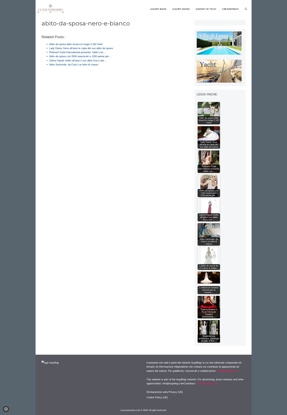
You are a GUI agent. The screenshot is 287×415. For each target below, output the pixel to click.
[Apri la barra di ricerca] (246, 9)
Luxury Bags (158, 9)
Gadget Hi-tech (206, 9)
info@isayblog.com (227, 371)
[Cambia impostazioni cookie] (6, 409)
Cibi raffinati (230, 9)
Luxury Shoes (181, 9)
